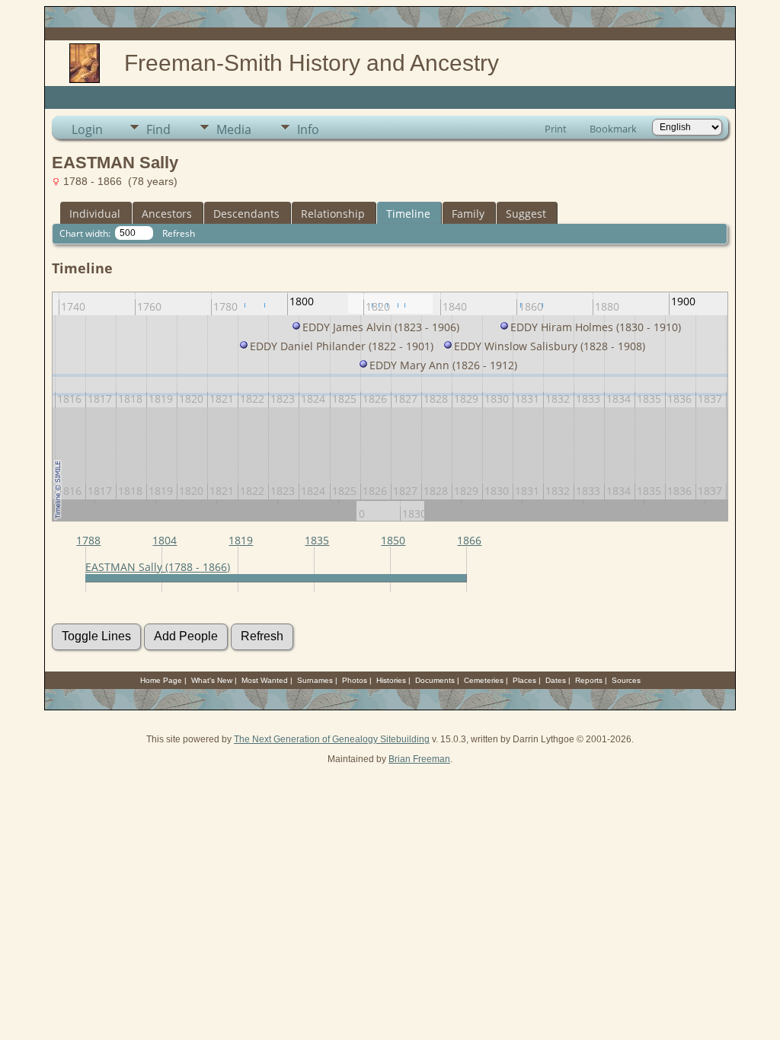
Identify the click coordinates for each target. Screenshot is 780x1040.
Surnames (315, 680)
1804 (164, 540)
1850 (393, 540)
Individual (94, 213)
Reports (589, 680)
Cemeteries (483, 680)
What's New (211, 680)
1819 (241, 540)
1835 (317, 540)
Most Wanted (264, 680)
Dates (555, 680)
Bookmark (613, 129)
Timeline (408, 213)
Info (308, 129)
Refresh (178, 233)
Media (233, 129)
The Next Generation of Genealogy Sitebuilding (332, 739)
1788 (88, 540)
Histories (391, 680)
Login (87, 129)
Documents (435, 680)
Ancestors (167, 213)
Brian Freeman (419, 759)
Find (158, 129)
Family (468, 213)
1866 (469, 540)
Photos (354, 680)
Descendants (246, 213)
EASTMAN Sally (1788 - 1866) (157, 567)
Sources (626, 680)
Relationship (333, 213)
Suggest (526, 213)
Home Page (161, 680)
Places (524, 680)
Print (556, 129)
